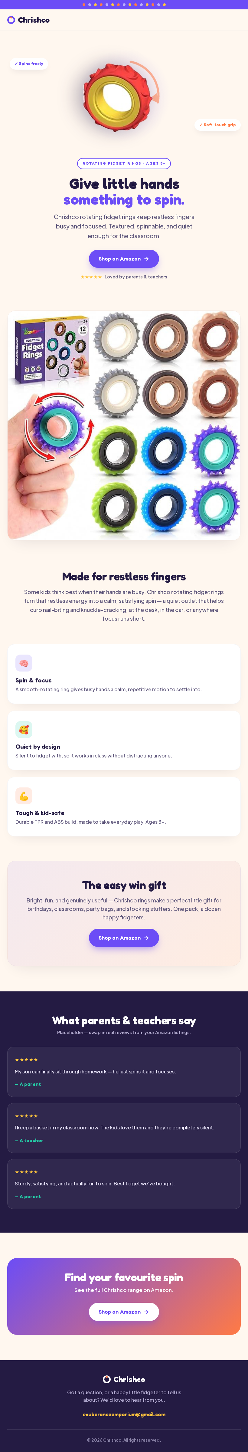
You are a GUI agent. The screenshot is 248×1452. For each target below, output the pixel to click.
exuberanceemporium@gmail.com (124, 1414)
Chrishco (34, 20)
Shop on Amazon (120, 258)
